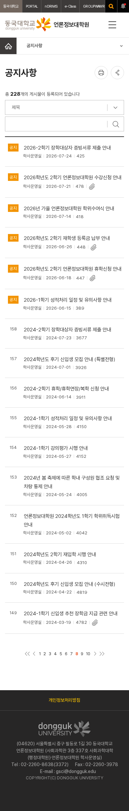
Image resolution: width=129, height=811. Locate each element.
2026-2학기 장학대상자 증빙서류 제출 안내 (67, 148)
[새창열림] (111, 6)
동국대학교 (11, 6)
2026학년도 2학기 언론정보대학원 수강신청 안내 (72, 177)
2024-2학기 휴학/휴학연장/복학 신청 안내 (66, 389)
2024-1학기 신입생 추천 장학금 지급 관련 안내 (70, 613)
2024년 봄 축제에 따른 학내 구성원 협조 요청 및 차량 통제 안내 (72, 482)
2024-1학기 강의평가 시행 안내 (56, 448)
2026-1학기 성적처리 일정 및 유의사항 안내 (67, 300)
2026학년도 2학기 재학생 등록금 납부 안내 (67, 238)
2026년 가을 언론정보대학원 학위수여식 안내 (69, 208)
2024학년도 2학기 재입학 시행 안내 (60, 554)
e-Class (70, 6)
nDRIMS (51, 6)
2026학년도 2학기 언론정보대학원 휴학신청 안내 (72, 269)
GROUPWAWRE (94, 6)
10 (88, 653)
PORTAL (32, 6)
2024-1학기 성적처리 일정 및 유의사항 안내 (68, 418)
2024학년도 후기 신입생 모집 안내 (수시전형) (69, 584)
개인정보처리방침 (64, 700)
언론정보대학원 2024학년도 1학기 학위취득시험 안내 (72, 520)
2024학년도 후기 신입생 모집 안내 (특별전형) (69, 359)
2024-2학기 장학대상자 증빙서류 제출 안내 (67, 329)
